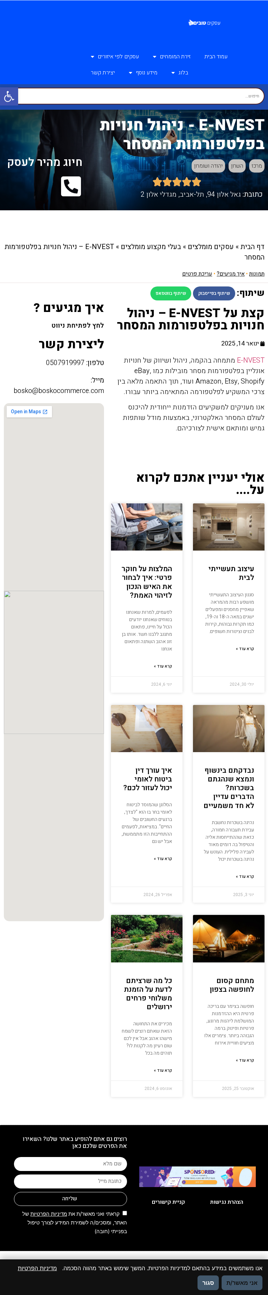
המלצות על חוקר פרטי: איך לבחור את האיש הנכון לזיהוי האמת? (146, 582)
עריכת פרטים (197, 274)
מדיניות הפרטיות (48, 1213)
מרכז (257, 166)
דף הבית (252, 247)
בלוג (183, 72)
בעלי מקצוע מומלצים (151, 247)
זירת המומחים (175, 56)
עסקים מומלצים (211, 247)
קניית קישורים (168, 1202)
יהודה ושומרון (208, 166)
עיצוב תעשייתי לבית (231, 573)
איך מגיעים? (231, 274)
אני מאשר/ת (242, 1282)
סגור (208, 1282)
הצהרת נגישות (226, 1202)
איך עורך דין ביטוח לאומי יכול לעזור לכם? (147, 779)
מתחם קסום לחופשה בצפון (232, 985)
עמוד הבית (216, 56)
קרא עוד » (245, 649)
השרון (237, 166)
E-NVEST (251, 360)
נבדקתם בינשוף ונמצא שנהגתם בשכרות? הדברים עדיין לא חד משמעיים (228, 788)
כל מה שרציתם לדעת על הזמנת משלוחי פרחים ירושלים (148, 994)
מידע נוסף (146, 72)
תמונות (257, 274)
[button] (9, 96)
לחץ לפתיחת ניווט (77, 325)
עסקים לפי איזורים (118, 56)
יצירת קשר (103, 72)
